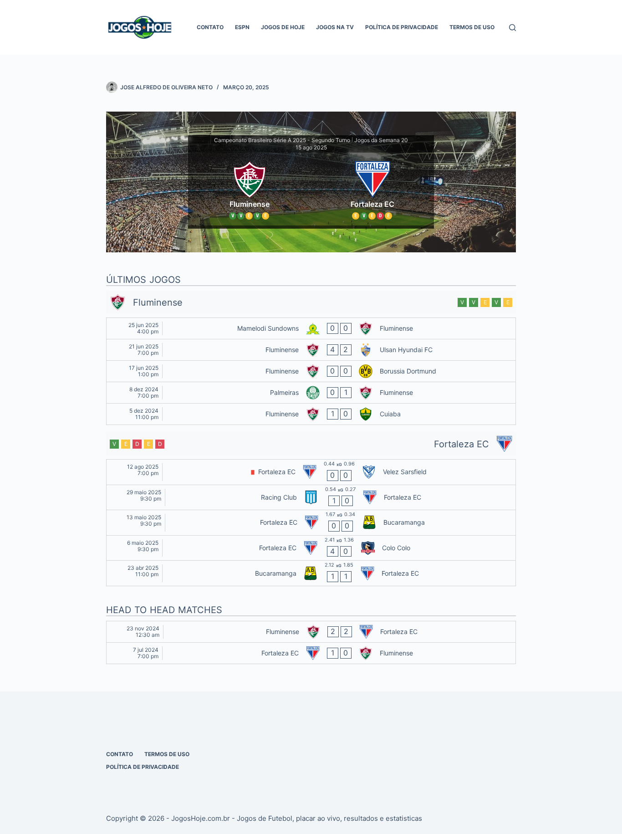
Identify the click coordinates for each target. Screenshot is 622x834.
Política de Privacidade (401, 27)
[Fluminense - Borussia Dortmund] (311, 371)
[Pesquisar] (512, 27)
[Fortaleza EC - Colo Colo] (311, 548)
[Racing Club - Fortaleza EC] (311, 497)
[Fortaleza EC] (372, 189)
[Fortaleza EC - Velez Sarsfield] (311, 472)
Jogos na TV (335, 27)
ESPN (242, 27)
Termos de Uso (472, 27)
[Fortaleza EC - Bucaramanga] (311, 522)
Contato (210, 27)
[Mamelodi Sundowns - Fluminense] (311, 328)
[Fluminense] (249, 189)
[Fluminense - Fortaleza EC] (311, 631)
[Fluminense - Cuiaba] (311, 414)
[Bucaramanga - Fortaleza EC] (311, 573)
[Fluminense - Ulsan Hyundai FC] (311, 349)
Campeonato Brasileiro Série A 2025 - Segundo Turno (282, 140)
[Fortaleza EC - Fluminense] (311, 653)
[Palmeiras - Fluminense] (311, 392)
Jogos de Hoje (283, 27)
